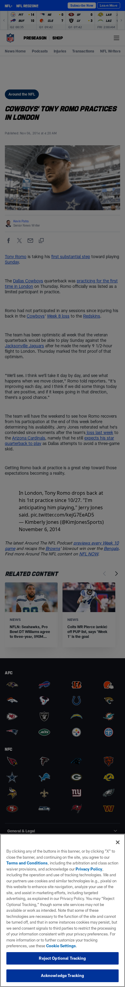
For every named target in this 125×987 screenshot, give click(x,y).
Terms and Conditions (27, 863)
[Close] (117, 842)
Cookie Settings (61, 945)
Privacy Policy (89, 869)
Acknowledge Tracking (62, 975)
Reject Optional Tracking (62, 958)
